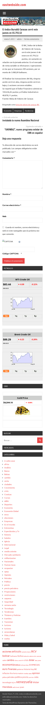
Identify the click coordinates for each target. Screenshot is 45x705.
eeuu (6, 514)
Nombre (6, 194)
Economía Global (11, 511)
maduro (21, 673)
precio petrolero (11, 588)
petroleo (11, 677)
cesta (6, 481)
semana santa (10, 605)
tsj (13, 682)
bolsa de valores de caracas (26, 104)
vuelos (7, 638)
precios (31, 677)
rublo (36, 677)
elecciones (8, 518)
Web (4, 216)
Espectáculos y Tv (11, 531)
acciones (7, 651)
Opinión (7, 575)
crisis (6, 491)
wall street (15, 687)
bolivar (6, 655)
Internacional (9, 544)
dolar (31, 659)
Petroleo (8, 578)
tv (15, 682)
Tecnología (8, 608)
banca (29, 652)
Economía (7, 111)
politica (18, 677)
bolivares (13, 656)
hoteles (7, 538)
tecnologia (6, 682)
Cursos (7, 497)
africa (6, 464)
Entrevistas (9, 528)
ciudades (8, 484)
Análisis (7, 467)
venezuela (24, 682)
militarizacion (10, 558)
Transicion (8, 622)
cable (4, 660)
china (16, 660)
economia (8, 664)
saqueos (7, 598)
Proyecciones (10, 591)
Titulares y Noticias (12, 615)
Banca (6, 471)
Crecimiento (9, 487)
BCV (33, 651)
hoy (32, 669)
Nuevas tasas (9, 565)
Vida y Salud (9, 635)
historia (7, 534)
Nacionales (9, 561)
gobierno (20, 669)
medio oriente (10, 551)
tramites (8, 618)
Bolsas (7, 474)
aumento (24, 652)
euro (4, 668)
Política (7, 581)
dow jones (38, 660)
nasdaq (26, 673)
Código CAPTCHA (10, 253)
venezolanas (9, 632)
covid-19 (20, 660)
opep (6, 571)
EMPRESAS (34, 664)
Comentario (8, 158)
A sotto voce (9, 461)
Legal (6, 548)
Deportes (8, 504)
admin (19, 39)
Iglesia (7, 541)
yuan (22, 687)
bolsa (20, 656)
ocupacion (8, 568)
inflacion (6, 673)
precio (7, 585)
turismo (7, 625)
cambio (7, 477)
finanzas (12, 669)
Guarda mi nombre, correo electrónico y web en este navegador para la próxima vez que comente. (20, 230)
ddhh (6, 501)
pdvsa (4, 677)
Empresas (18, 111)
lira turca (14, 673)
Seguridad (8, 601)
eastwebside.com (14, 4)
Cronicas (8, 494)
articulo (16, 651)
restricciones (9, 595)
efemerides (25, 665)
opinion (36, 673)
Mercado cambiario (12, 554)
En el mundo (9, 524)
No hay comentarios (31, 39)
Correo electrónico (11, 205)
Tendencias (29, 111)
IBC (38, 104)
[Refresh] (19, 241)
